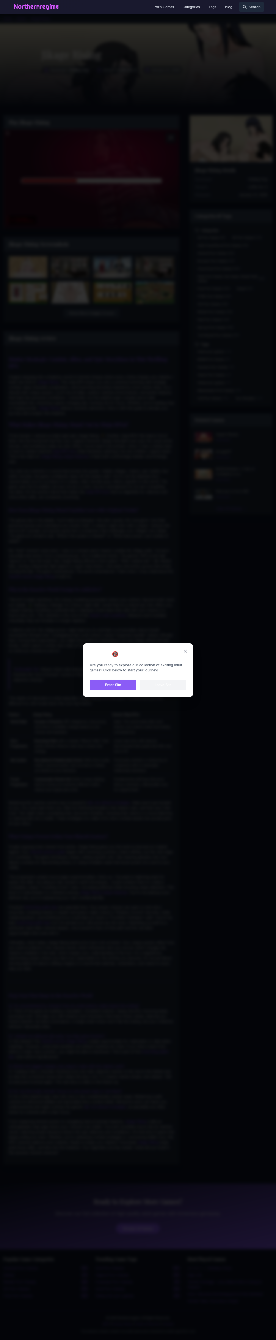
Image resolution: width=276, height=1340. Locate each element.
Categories (191, 7)
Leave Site (163, 685)
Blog (228, 7)
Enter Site (113, 685)
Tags (212, 7)
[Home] (36, 7)
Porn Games (164, 7)
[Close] (185, 651)
